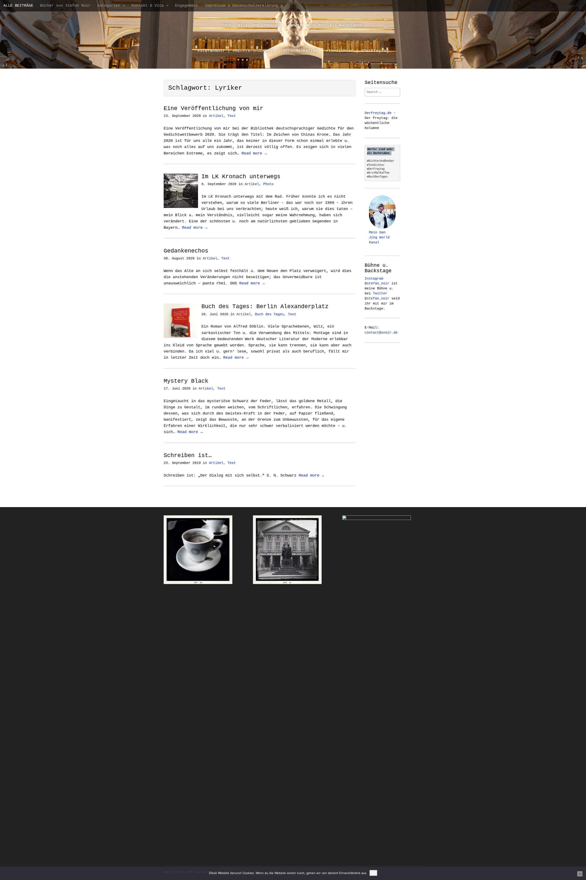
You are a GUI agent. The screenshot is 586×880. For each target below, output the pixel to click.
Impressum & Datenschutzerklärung (242, 5)
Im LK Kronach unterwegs (240, 176)
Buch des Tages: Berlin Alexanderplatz (264, 306)
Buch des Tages (269, 314)
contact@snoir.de (381, 333)
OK (373, 873)
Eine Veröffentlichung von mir (213, 108)
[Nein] (580, 874)
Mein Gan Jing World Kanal (379, 237)
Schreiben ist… (188, 455)
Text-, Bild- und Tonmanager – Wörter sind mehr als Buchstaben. (293, 25)
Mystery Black (186, 381)
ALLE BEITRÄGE (18, 5)
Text (232, 116)
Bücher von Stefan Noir (65, 5)
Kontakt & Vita (149, 5)
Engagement (186, 5)
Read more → (254, 153)
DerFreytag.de (378, 113)
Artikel (216, 116)
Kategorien (109, 5)
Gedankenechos (186, 251)
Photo (268, 184)
